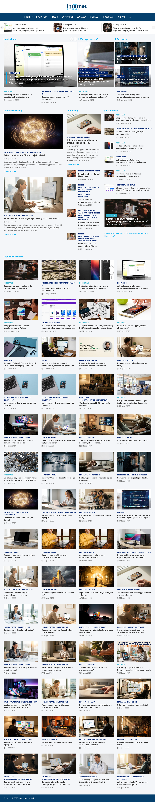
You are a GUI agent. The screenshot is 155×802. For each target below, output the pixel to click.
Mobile (55, 17)
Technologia (106, 76)
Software (139, 627)
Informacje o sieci (50, 92)
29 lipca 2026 (124, 331)
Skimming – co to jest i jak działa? (132, 59)
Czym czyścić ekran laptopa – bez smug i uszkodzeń (19, 556)
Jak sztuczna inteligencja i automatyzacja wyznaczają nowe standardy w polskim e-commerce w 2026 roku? (134, 98)
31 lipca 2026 (86, 331)
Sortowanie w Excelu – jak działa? (19, 630)
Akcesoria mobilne (86, 210)
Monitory (8, 739)
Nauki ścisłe (132, 702)
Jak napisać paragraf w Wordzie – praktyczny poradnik (57, 668)
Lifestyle (94, 17)
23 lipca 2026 (48, 408)
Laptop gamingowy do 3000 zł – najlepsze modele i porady (18, 706)
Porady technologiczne (89, 187)
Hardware (121, 552)
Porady (104, 73)
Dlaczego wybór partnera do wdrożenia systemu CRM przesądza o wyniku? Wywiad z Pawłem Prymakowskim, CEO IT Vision (58, 366)
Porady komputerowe (89, 76)
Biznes (44, 360)
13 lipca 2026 (48, 635)
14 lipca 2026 (74, 146)
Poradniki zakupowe (87, 215)
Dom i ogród (68, 17)
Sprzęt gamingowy (29, 702)
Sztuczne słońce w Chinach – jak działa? (24, 155)
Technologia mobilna (87, 241)
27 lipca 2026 (48, 369)
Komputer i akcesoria (89, 70)
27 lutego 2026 (86, 205)
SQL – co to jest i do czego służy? (132, 705)
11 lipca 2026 (48, 673)
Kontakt (121, 17)
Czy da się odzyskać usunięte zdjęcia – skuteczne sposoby (130, 631)
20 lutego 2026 (86, 228)
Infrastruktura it (67, 92)
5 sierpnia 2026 (124, 193)
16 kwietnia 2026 (86, 179)
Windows (131, 185)
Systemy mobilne (92, 171)
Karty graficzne (49, 512)
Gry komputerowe (12, 702)
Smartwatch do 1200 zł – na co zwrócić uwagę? (93, 668)
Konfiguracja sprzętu (89, 73)
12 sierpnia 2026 (49, 102)
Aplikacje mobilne (75, 137)
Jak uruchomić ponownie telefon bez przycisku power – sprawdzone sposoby (88, 203)
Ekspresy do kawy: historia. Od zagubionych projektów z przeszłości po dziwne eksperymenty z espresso (112, 30)
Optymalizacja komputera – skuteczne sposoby (92, 743)
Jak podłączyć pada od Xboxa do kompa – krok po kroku (19, 441)
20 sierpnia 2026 (12, 100)
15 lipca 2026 (48, 598)
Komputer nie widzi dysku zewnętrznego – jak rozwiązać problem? (56, 784)
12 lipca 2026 (124, 635)
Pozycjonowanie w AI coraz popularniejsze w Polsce (58, 29)
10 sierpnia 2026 (124, 179)
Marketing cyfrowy (88, 360)
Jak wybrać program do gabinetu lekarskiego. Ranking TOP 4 (94, 781)
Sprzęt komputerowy (66, 512)
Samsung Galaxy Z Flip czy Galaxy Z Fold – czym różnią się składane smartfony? (20, 365)
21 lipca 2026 (86, 446)
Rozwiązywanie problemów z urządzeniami (85, 192)
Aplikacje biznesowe (88, 777)
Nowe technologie (12, 215)
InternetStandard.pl (26, 798)
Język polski (94, 475)
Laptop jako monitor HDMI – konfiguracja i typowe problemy (94, 80)
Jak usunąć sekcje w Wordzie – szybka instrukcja (56, 706)
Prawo (81, 238)
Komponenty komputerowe (139, 552)
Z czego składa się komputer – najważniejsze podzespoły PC (131, 556)
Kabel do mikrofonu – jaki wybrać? (57, 742)
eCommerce (14, 73)
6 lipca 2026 (11, 787)
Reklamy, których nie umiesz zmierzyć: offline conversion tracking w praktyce (92, 365)
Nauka (53, 437)
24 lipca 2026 (124, 369)
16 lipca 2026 (11, 222)
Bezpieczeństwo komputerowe (17, 398)
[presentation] (2, 27)
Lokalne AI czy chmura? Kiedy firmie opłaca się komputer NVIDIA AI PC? (20, 479)
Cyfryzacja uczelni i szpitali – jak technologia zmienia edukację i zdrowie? (132, 403)
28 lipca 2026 (11, 369)
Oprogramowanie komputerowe (93, 400)
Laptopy (83, 627)
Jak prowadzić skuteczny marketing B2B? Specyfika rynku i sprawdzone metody (96, 328)
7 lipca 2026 (86, 748)
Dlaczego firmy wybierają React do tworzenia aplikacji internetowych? (133, 80)
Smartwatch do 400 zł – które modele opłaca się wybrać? (89, 225)
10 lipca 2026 (124, 673)
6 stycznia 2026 (87, 84)
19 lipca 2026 (124, 62)
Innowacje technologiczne (16, 152)
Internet (28, 17)
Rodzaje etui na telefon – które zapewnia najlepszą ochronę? (93, 95)
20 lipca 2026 (48, 483)
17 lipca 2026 (124, 84)
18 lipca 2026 (48, 521)
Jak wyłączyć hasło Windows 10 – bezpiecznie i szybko (132, 783)
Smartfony (83, 197)
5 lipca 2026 (124, 787)
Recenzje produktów (87, 217)
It (42, 94)
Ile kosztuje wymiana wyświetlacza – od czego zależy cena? (96, 706)
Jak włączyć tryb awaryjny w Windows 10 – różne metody (17, 783)
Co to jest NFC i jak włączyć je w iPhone (87, 245)
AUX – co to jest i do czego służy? (133, 440)
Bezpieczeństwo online (127, 56)
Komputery (41, 17)
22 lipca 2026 (124, 406)
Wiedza (130, 360)
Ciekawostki (122, 739)
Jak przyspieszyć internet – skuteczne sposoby (54, 556)
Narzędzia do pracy (125, 627)
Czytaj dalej (8, 171)
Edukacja (81, 17)
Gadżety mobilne (85, 213)
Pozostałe (108, 17)
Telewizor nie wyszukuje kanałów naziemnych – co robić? (94, 441)
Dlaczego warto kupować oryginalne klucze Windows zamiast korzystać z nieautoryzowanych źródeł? (133, 190)
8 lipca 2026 (11, 748)
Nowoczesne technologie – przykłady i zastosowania (31, 218)
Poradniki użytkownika (88, 236)
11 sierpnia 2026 (17, 83)
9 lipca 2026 (86, 710)
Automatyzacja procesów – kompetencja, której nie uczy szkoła (134, 668)
